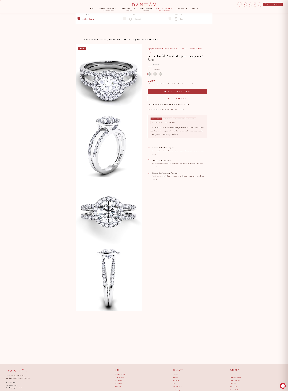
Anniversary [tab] (179, 119)
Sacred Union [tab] (157, 122)
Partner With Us (177, 386)
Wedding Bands (119, 377)
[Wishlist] (255, 4)
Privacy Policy (233, 386)
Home (85, 40)
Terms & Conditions (235, 390)
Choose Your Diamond (178, 91)
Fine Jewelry (118, 380)
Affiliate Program (177, 390)
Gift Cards (118, 386)
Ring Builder (118, 383)
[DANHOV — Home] (144, 4)
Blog (174, 383)
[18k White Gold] (160, 74)
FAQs (231, 374)
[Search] (239, 4)
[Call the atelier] (245, 4)
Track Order (233, 383)
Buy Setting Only (177, 98)
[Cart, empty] (260, 4)
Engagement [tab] (156, 119)
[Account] (250, 4)
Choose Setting (98, 40)
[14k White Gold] (155, 74)
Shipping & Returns (235, 377)
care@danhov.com (12, 385)
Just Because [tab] (170, 122)
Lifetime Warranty (235, 380)
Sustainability (176, 380)
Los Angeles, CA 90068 (13, 388)
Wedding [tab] (168, 119)
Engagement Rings (120, 374)
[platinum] (150, 74)
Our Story (175, 374)
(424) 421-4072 (10, 382)
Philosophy (175, 377)
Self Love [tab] (191, 119)
